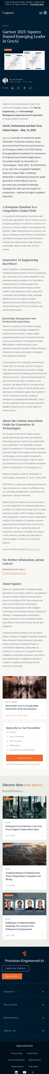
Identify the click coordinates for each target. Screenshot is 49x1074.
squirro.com (34, 549)
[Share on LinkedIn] (12, 88)
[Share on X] (18, 88)
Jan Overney (17, 79)
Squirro (6, 138)
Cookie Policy (32, 1053)
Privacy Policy (35, 764)
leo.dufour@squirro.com (14, 573)
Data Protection (17, 1067)
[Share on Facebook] (24, 88)
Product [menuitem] (9, 992)
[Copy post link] (30, 88)
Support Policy (35, 1060)
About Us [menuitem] (10, 1031)
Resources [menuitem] (11, 1018)
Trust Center (33, 1067)
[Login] (45, 13)
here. (39, 467)
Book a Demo (12, 976)
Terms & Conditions (16, 1060)
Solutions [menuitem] (10, 1005)
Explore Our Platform (15, 968)
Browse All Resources (13, 791)
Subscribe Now (24, 758)
